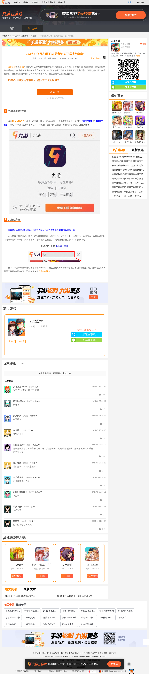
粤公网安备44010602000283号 (114, 671)
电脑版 (12, 341)
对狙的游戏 (11, 624)
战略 (88, 569)
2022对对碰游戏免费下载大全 (50, 611)
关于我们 (36, 653)
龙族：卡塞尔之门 (42, 564)
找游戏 (26, 2)
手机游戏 (5, 36)
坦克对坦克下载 (125, 611)
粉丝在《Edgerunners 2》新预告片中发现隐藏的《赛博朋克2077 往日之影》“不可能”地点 (129, 157)
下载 (22, 67)
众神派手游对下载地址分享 (88, 625)
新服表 (52, 2)
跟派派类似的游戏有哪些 (13, 611)
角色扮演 (37, 569)
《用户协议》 (38, 671)
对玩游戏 (122, 617)
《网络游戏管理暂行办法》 (57, 671)
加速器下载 (89, 334)
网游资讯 (61, 2)
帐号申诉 (65, 653)
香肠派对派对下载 (88, 611)
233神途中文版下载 (69, 625)
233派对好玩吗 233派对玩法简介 (20, 596)
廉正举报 (112, 653)
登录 (129, 2)
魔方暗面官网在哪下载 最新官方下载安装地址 (129, 161)
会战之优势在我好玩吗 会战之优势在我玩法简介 (129, 170)
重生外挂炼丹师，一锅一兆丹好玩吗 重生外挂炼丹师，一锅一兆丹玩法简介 (129, 183)
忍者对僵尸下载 (13, 617)
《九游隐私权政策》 (22, 671)
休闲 (32, 326)
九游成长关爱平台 (91, 653)
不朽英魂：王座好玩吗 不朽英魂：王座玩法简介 (129, 196)
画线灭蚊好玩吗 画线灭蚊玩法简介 (127, 187)
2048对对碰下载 (30, 618)
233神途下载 (105, 617)
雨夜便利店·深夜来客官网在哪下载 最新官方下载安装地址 (129, 174)
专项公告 (103, 653)
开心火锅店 (16, 564)
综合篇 (33, 36)
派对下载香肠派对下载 (69, 611)
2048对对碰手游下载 (30, 625)
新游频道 (35, 2)
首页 (12, 28)
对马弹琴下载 (87, 617)
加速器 (22, 341)
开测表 (44, 2)
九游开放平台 (76, 653)
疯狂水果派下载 (69, 617)
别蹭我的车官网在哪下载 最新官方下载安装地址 (129, 178)
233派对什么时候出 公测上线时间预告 (74, 596)
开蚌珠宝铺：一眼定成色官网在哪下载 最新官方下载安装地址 (129, 191)
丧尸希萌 (67, 564)
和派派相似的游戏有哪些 (31, 611)
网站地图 (45, 653)
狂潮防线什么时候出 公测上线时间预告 (129, 165)
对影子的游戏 (49, 624)
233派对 (15, 36)
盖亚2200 (92, 564)
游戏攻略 (32, 28)
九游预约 (17, 575)
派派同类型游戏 (107, 611)
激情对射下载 (49, 617)
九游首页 (16, 2)
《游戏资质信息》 (78, 671)
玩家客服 (55, 653)
